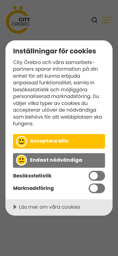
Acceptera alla (49, 140)
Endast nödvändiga (56, 160)
